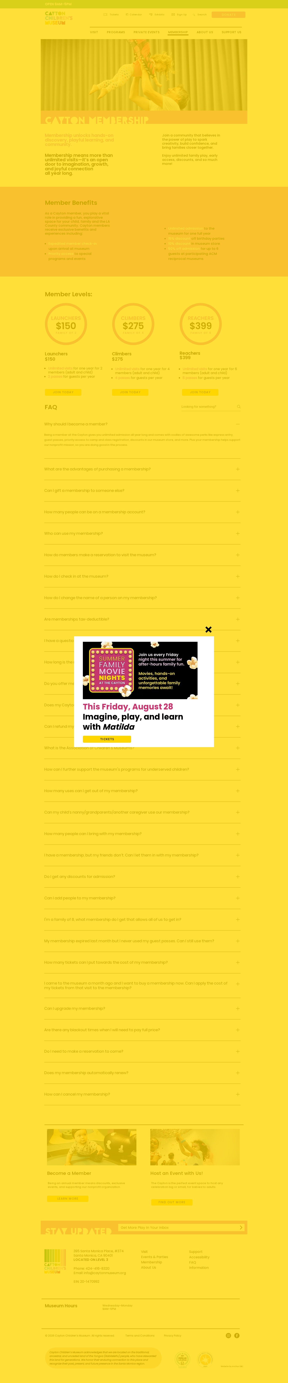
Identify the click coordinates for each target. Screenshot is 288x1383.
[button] (208, 629)
